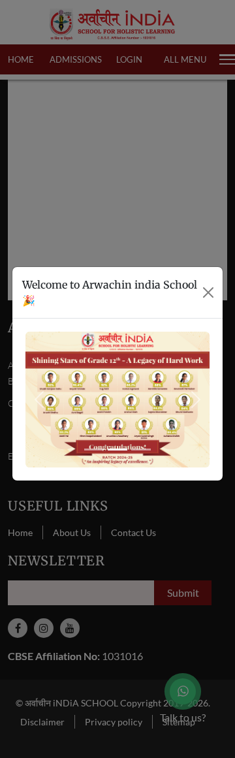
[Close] (208, 292)
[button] (39, 399)
